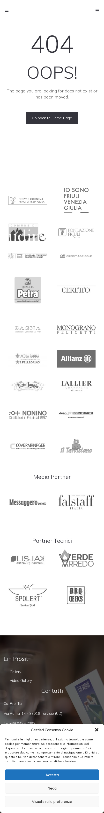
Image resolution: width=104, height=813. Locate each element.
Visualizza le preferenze (52, 801)
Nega (52, 788)
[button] (96, 729)
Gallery (15, 672)
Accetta (52, 775)
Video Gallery (21, 680)
